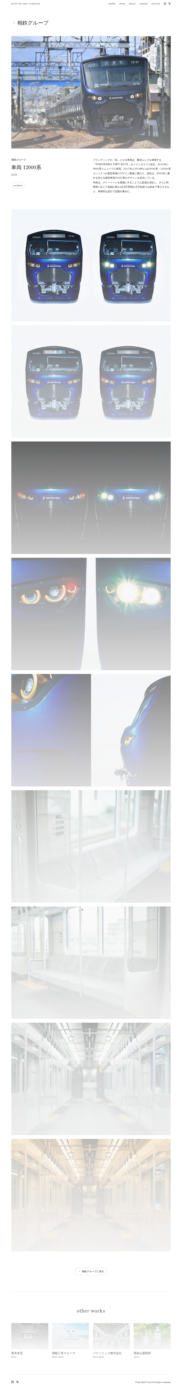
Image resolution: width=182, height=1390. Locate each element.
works (112, 4)
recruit (156, 4)
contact (143, 4)
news (122, 4)
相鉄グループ (33, 22)
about (132, 4)
